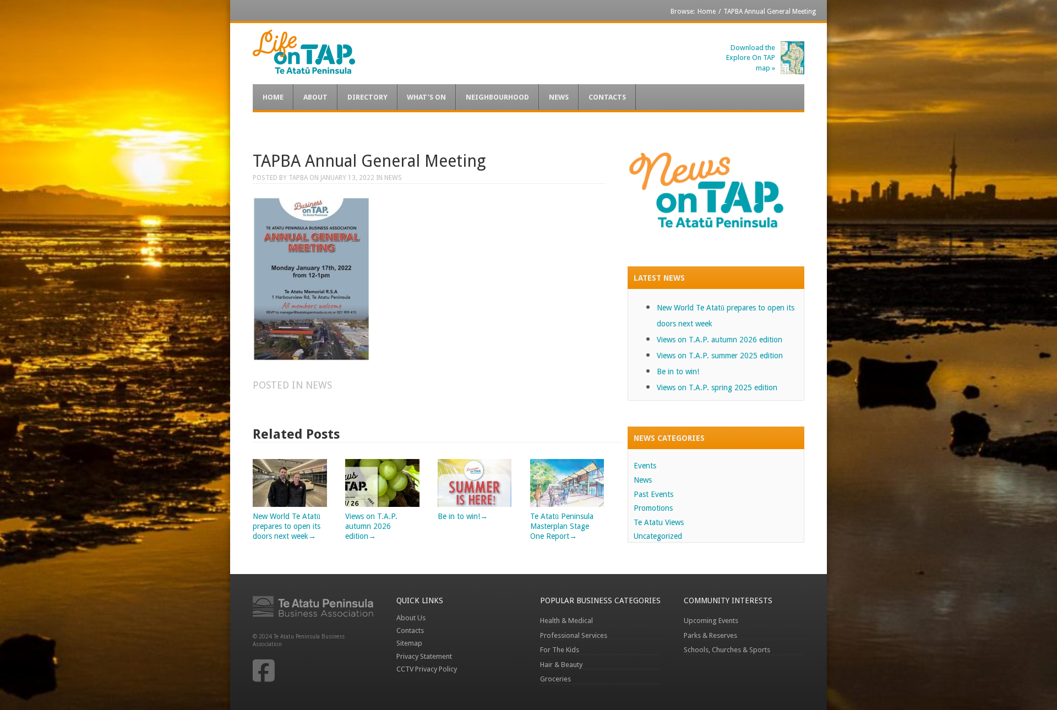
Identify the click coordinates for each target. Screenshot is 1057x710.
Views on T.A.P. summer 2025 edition (720, 355)
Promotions (653, 508)
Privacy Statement (424, 656)
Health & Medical (566, 620)
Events (645, 465)
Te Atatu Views (659, 522)
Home (707, 11)
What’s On (426, 97)
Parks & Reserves (710, 635)
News (559, 97)
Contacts (607, 97)
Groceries (555, 679)
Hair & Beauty (561, 664)
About (315, 97)
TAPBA (298, 178)
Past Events (653, 494)
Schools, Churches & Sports (727, 650)
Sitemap (409, 643)
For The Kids (559, 650)
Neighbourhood (497, 97)
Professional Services (573, 635)
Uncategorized (658, 536)
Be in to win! (678, 371)
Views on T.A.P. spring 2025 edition (717, 387)
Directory (367, 97)
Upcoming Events (711, 620)
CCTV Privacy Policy (426, 669)
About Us (411, 618)
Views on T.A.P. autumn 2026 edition (719, 339)
